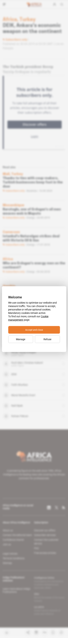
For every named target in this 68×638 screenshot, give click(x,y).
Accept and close (34, 329)
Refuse (47, 339)
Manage (20, 339)
